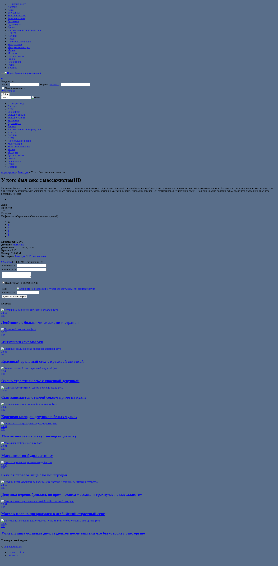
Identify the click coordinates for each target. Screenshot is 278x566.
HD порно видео (17, 4)
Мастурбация (15, 44)
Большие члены (16, 18)
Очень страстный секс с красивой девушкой (40, 381)
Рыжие (11, 59)
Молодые (13, 53)
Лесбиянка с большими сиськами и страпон (40, 322)
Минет (11, 50)
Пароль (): (50, 84)
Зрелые (12, 27)
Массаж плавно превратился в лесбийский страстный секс (53, 514)
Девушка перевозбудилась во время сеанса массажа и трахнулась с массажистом (71, 494)
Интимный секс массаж (22, 342)
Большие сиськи (17, 15)
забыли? (54, 84)
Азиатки (12, 6)
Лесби (11, 38)
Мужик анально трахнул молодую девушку (39, 436)
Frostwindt (18, 244)
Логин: (5, 84)
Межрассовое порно (19, 47)
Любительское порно (19, 41)
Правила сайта (16, 552)
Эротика (12, 67)
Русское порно (16, 56)
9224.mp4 (6, 262)
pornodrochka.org (13, 546)
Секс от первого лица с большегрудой (34, 475)
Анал (11, 9)
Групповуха (14, 24)
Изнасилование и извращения (24, 30)
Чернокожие (14, 61)
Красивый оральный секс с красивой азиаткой (42, 361)
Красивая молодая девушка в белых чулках (39, 417)
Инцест (12, 33)
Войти (5, 94)
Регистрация (8, 91)
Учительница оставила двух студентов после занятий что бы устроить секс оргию (73, 533)
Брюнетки (13, 21)
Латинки (12, 35)
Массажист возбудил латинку (27, 455)
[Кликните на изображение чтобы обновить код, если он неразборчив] (56, 288)
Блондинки (14, 12)
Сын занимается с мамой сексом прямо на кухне (43, 397)
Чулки (11, 64)
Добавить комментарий (14, 296)
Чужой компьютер (15, 88)
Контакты (13, 555)
